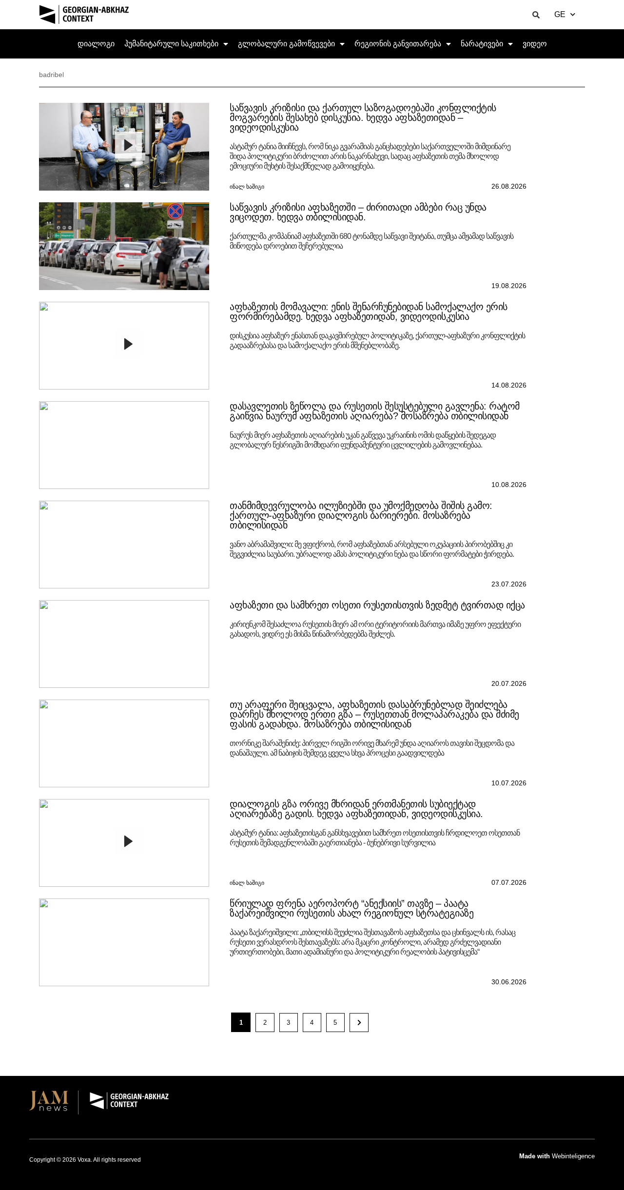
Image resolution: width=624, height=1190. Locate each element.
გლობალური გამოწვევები (286, 43)
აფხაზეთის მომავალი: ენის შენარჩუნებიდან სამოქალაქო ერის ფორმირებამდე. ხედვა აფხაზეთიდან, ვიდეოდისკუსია (368, 311)
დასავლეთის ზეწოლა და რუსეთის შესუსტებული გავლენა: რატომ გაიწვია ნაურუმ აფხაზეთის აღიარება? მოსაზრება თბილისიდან (375, 411)
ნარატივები (482, 43)
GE (560, 14)
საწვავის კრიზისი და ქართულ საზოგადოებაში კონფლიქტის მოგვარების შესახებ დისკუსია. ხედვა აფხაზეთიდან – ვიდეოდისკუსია (363, 117)
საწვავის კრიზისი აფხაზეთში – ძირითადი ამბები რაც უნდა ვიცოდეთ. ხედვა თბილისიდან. (358, 212)
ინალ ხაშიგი (247, 186)
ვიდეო (535, 43)
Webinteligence (573, 1156)
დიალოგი (96, 43)
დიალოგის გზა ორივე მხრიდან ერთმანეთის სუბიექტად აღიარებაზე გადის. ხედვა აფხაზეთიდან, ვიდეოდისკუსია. (356, 809)
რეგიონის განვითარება (397, 43)
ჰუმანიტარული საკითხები (171, 43)
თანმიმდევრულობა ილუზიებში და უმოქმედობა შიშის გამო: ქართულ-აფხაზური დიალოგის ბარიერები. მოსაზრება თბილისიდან (361, 515)
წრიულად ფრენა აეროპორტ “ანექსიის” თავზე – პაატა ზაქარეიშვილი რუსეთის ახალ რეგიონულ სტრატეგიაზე (351, 908)
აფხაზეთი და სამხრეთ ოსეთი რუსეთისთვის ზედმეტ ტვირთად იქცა (377, 605)
